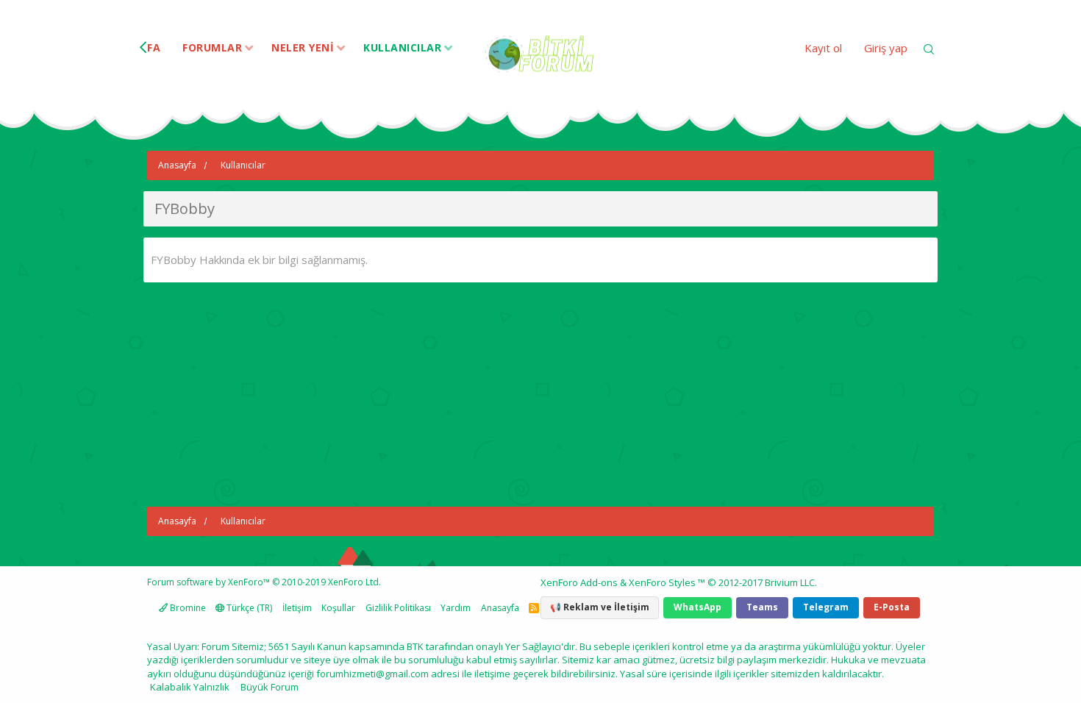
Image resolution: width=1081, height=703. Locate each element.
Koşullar (338, 608)
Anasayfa (500, 608)
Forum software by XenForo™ (264, 582)
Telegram (826, 607)
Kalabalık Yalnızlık (189, 686)
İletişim (297, 608)
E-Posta (892, 607)
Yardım (455, 608)
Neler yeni (302, 47)
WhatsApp (697, 607)
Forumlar (212, 47)
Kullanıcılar (402, 47)
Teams (762, 607)
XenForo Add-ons (579, 582)
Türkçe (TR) (248, 608)
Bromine (187, 608)
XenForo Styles (662, 582)
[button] (249, 49)
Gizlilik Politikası (398, 608)
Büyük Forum (269, 686)
